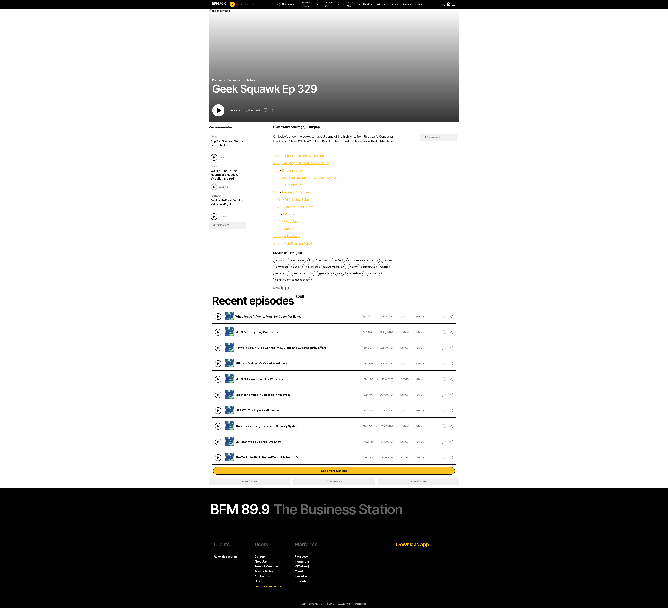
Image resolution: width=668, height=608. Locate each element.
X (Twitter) (302, 566)
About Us (261, 561)
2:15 (276, 156)
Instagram (302, 561)
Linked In (301, 576)
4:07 (276, 163)
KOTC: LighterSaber (296, 199)
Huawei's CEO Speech (297, 192)
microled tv (374, 273)
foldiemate (369, 266)
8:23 (276, 185)
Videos (405, 4)
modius (384, 266)
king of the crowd (318, 260)
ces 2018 (338, 260)
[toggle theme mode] (448, 4)
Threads (301, 581)
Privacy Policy (264, 571)
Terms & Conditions (268, 566)
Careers (260, 556)
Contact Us (262, 576)
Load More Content (334, 470)
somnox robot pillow (333, 266)
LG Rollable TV (292, 185)
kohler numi (281, 273)
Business (287, 4)
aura (339, 273)
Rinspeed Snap (292, 170)
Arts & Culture (329, 4)
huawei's (313, 266)
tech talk (279, 260)
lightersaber (281, 266)
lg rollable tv (325, 273)
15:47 (277, 207)
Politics (379, 4)
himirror (354, 266)
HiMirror (288, 214)
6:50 (276, 178)
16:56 (276, 214)
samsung (298, 266)
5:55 (276, 170)
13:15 (276, 199)
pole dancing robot (303, 273)
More (417, 4)
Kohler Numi (292, 236)
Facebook (301, 556)
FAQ (257, 581)
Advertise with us (225, 556)
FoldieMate (291, 221)
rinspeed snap (355, 273)
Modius (288, 229)
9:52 (276, 192)
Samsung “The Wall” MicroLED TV (305, 163)
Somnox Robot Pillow (298, 207)
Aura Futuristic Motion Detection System (309, 178)
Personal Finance (307, 4)
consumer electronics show (363, 260)
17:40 (277, 221)
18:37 (277, 229)
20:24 (277, 243)
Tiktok (299, 571)
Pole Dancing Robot (298, 243)
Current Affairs (350, 4)
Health (366, 4)
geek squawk (296, 260)
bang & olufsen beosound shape (292, 279)
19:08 (277, 236)
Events (392, 4)
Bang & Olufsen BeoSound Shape (304, 156)
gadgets (387, 260)
